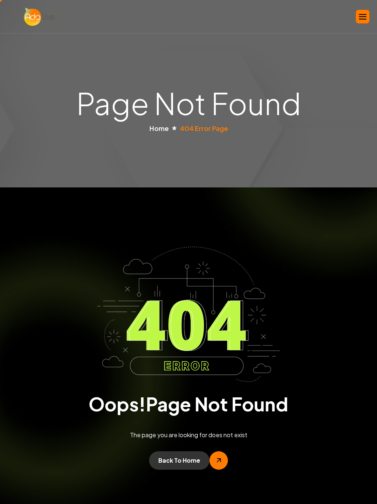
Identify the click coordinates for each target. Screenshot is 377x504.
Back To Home (179, 460)
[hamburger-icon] (363, 17)
